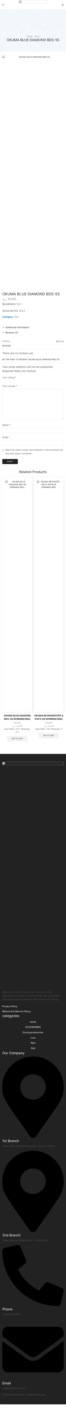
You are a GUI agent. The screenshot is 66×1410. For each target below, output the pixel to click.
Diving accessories (33, 1032)
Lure (33, 1037)
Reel (37, 36)
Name (6, 425)
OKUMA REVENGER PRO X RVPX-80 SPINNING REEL (48, 717)
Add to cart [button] (17, 738)
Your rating (9, 377)
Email (6, 437)
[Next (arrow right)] (1, 1409)
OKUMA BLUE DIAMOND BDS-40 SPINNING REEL (17, 717)
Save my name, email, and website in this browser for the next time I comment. (34, 452)
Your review (9, 386)
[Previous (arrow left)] (0, 1409)
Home (30, 36)
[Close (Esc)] (0, 1406)
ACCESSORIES (33, 1027)
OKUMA (17, 723)
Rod (33, 1048)
